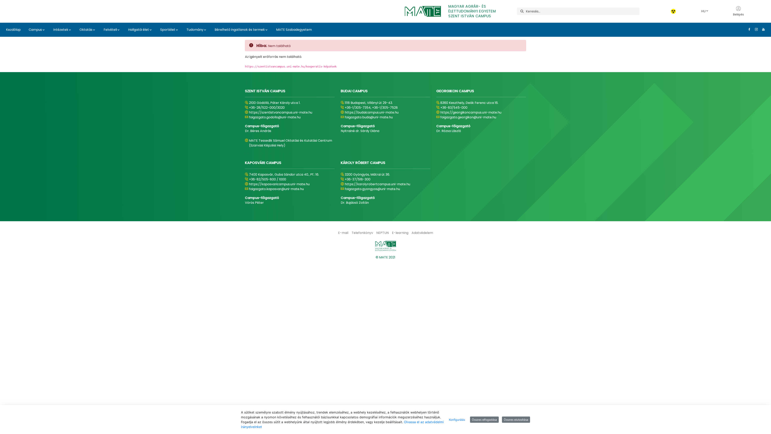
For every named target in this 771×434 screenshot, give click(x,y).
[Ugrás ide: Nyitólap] (385, 246)
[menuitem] (343, 233)
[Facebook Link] (748, 29)
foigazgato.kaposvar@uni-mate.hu (276, 189)
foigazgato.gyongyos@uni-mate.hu (372, 189)
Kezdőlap (13, 29)
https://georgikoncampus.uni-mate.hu (470, 112)
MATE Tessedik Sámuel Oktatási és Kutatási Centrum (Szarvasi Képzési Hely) (290, 143)
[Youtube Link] (762, 29)
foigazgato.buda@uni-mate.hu (369, 117)
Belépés (738, 14)
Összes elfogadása (484, 419)
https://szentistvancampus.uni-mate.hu (280, 112)
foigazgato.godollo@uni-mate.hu (275, 117)
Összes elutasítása (516, 419)
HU (703, 11)
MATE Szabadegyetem (294, 29)
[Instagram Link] (755, 29)
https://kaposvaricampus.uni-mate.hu (279, 184)
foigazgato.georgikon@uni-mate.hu (468, 117)
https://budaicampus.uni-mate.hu (372, 112)
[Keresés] (522, 11)
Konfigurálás (457, 419)
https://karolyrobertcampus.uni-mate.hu (377, 184)
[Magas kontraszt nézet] (673, 11)
